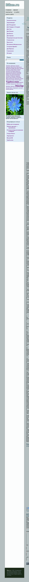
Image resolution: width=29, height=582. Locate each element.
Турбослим (12, 81)
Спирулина (8, 79)
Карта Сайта (10, 14)
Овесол (7, 77)
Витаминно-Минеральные (14, 44)
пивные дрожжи (9, 89)
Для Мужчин (10, 48)
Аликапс (17, 65)
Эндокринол (16, 87)
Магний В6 (14, 74)
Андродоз (8, 67)
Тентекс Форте (18, 79)
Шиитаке (13, 86)
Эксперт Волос (9, 87)
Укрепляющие (11, 22)
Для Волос (10, 33)
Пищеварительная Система (15, 37)
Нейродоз (13, 76)
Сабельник (16, 78)
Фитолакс (8, 83)
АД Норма (13, 65)
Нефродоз (18, 76)
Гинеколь (8, 69)
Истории (9, 53)
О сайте (16, 12)
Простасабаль (13, 77)
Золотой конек (9, 72)
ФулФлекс (8, 86)
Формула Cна (14, 83)
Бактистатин (13, 67)
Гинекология (10, 40)
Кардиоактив (9, 73)
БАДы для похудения (13, 124)
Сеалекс (21, 78)
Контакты (9, 12)
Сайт (27, 557)
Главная (8, 10)
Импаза (14, 72)
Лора (11, 74)
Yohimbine (8, 65)
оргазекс (21, 87)
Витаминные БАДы (10, 68)
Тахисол (24, 23)
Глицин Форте (14, 69)
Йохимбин (18, 72)
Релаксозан (11, 78)
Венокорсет (19, 67)
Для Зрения (10, 35)
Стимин (13, 79)
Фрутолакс (19, 83)
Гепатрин (22, 68)
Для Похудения (11, 24)
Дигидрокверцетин (15, 70)
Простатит (10, 42)
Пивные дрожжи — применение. (12, 127)
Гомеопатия (10, 51)
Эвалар (15, 10)
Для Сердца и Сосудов (13, 27)
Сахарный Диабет (12, 46)
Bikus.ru (12, 5)
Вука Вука (17, 68)
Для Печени (10, 31)
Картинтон (14, 73)
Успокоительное (11, 20)
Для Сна (9, 29)
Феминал (21, 82)
